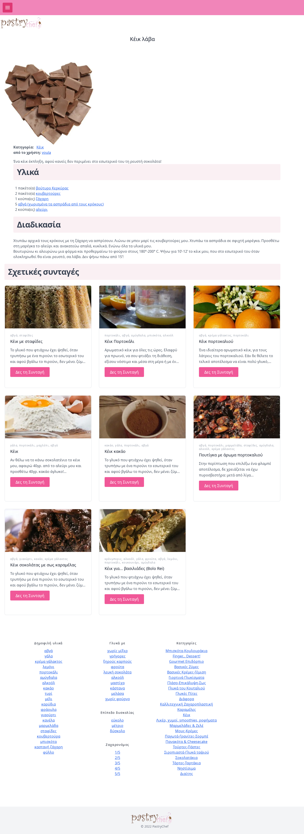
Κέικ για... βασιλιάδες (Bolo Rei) (134, 568)
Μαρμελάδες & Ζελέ (186, 725)
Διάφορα (186, 698)
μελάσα (117, 693)
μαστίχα (118, 682)
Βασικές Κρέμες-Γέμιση (186, 672)
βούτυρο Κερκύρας (52, 188)
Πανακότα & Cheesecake (186, 741)
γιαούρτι (25, 559)
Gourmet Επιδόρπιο (186, 661)
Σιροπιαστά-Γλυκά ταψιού (186, 752)
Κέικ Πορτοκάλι (119, 341)
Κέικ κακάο (115, 451)
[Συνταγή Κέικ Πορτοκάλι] (142, 307)
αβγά (14, 335)
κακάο (109, 445)
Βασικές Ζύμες (186, 666)
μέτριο (117, 725)
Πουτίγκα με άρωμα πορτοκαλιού (231, 455)
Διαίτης (186, 773)
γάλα (13, 445)
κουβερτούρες (48, 193)
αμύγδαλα (138, 335)
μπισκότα (154, 335)
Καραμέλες (186, 709)
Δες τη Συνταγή (30, 372)
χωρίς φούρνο (117, 698)
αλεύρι (42, 209)
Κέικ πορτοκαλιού (216, 341)
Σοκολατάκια (186, 757)
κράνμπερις (113, 559)
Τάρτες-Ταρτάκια (186, 763)
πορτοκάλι (112, 335)
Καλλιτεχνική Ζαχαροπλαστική (186, 704)
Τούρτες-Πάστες (186, 746)
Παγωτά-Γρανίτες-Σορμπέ (186, 736)
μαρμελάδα (233, 445)
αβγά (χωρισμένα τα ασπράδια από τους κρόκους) (61, 204)
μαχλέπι (42, 445)
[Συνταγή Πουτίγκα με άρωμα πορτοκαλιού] (237, 417)
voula (46, 152)
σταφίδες (26, 335)
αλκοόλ (168, 335)
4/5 (117, 768)
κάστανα (117, 688)
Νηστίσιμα (186, 768)
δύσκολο (117, 730)
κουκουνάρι (130, 562)
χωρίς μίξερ (117, 650)
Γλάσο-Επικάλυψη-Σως (186, 682)
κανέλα (49, 720)
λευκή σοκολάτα (117, 672)
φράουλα (49, 709)
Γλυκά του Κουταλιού (186, 688)
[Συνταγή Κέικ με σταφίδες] (48, 307)
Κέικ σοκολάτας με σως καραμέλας (43, 565)
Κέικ (40, 147)
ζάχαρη (42, 198)
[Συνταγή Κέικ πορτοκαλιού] (237, 307)
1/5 (117, 752)
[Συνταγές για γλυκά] (28, 23)
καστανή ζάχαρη (48, 746)
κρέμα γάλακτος (219, 335)
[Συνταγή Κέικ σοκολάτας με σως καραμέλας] (48, 530)
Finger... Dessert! (186, 656)
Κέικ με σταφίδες (26, 341)
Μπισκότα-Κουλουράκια (186, 650)
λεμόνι (172, 559)
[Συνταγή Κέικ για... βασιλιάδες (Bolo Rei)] (142, 530)
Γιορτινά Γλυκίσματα (186, 677)
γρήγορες (117, 656)
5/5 (117, 773)
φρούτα (150, 559)
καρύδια (48, 704)
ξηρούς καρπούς (117, 661)
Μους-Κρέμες (186, 730)
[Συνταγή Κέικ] (48, 417)
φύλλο (48, 752)
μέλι (48, 698)
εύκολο (117, 720)
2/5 (117, 757)
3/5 (117, 763)
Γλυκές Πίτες (186, 693)
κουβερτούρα (48, 736)
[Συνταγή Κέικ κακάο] (142, 417)
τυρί (48, 693)
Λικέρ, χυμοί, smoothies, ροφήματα (186, 720)
